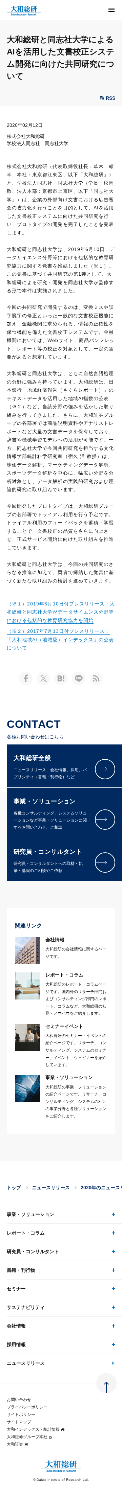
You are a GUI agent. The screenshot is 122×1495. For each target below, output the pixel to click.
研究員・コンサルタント (33, 1251)
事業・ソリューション (30, 1214)
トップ (14, 1187)
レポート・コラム (26, 1233)
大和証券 (15, 1444)
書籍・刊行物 (21, 1270)
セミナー (16, 1288)
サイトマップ (19, 1422)
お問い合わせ (19, 1399)
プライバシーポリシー (27, 1407)
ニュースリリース (51, 1187)
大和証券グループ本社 (27, 1436)
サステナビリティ (26, 1307)
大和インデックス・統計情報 (33, 1429)
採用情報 (16, 1344)
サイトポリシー (21, 1414)
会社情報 (16, 1326)
